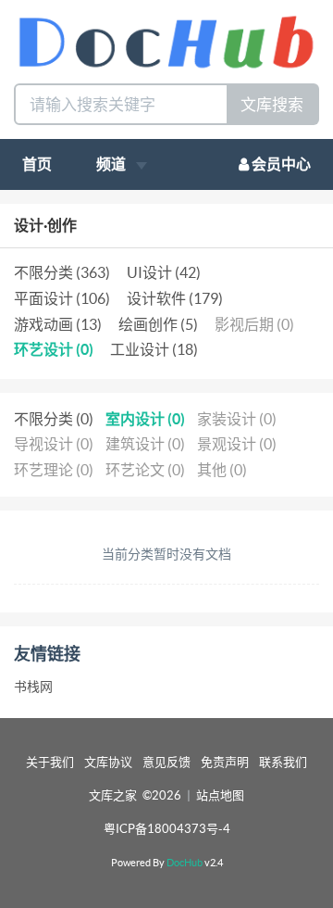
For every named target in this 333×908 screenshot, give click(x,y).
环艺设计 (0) (53, 349)
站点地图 (220, 795)
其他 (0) (222, 469)
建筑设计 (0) (145, 443)
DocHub (184, 862)
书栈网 (33, 686)
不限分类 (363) (62, 272)
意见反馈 (166, 762)
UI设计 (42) (164, 272)
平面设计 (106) (62, 298)
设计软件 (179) (175, 298)
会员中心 (280, 164)
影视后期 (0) (254, 324)
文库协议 (108, 762)
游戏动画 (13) (58, 324)
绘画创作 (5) (158, 324)
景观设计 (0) (237, 443)
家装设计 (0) (237, 418)
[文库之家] (166, 40)
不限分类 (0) (53, 418)
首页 (37, 164)
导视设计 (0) (53, 443)
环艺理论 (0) (53, 469)
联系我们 (283, 762)
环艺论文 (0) (145, 469)
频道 (112, 164)
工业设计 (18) (154, 349)
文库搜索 (271, 104)
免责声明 (225, 762)
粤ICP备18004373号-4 (167, 829)
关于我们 (50, 762)
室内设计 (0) (145, 418)
